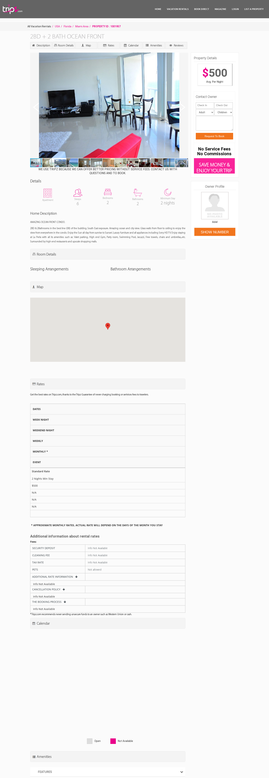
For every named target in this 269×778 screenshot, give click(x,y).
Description (43, 45)
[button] (109, 105)
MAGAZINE (220, 9)
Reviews (178, 45)
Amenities (156, 45)
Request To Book (214, 136)
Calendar (133, 45)
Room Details (65, 45)
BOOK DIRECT (201, 9)
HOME (158, 9)
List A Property (254, 9)
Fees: (33, 541)
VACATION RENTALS (178, 9)
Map (88, 45)
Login (235, 9)
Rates (110, 45)
